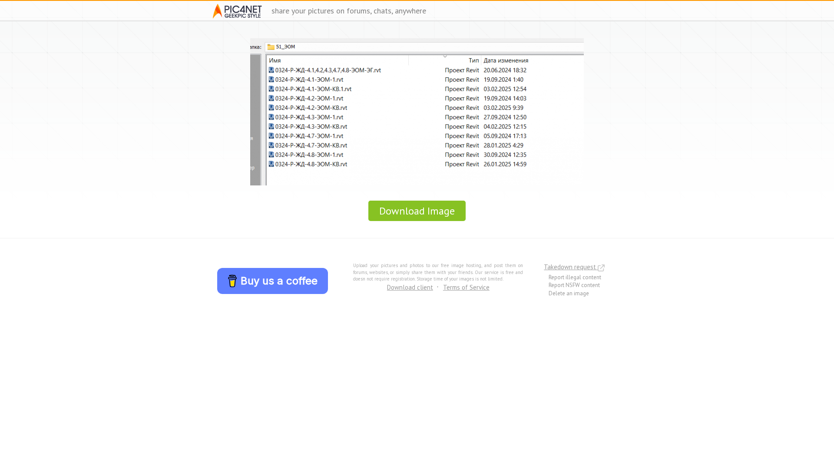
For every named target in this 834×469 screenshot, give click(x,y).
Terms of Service (466, 287)
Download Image (417, 211)
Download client (410, 287)
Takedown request (571, 267)
